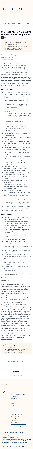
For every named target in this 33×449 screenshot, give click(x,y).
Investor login (18, 426)
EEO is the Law (25, 334)
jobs (4, 23)
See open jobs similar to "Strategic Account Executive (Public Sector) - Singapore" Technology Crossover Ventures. (16, 48)
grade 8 (24, 85)
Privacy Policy (14, 398)
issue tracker (23, 158)
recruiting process (6, 339)
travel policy (13, 274)
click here (4, 441)
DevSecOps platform (14, 64)
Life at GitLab (23, 74)
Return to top (5, 384)
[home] (9, 2)
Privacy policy (13, 375)
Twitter (12, 405)
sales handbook (10, 135)
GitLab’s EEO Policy (12, 334)
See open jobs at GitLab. (11, 44)
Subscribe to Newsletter (16, 401)
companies (11, 23)
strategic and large (22, 100)
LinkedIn (13, 403)
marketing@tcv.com (15, 412)
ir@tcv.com (13, 420)
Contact (13, 392)
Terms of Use (13, 442)
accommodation (6, 337)
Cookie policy (20, 375)
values (11, 71)
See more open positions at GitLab (16, 361)
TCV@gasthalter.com (16, 416)
